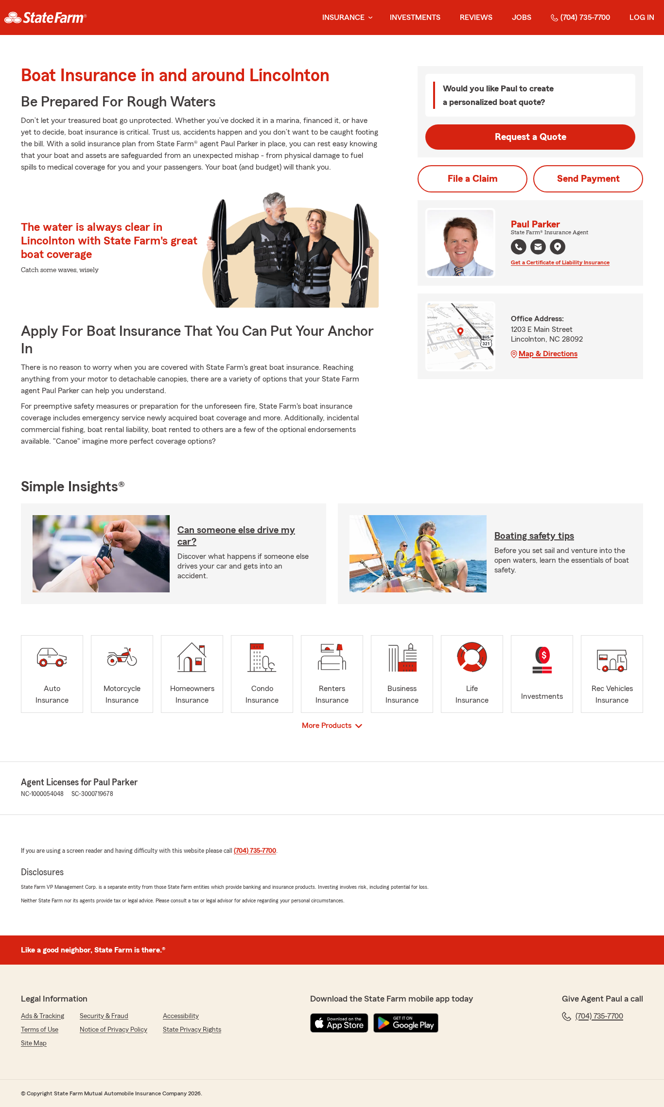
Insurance (343, 17)
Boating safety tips (534, 536)
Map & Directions (548, 354)
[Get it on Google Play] (405, 1023)
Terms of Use (39, 1029)
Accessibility (181, 1016)
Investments (415, 17)
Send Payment (588, 179)
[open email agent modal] (538, 248)
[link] (45, 17)
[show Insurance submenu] (368, 18)
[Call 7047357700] (518, 247)
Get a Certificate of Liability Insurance (560, 262)
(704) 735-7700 (585, 17)
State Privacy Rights (192, 1029)
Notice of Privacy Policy (113, 1029)
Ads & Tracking (42, 1016)
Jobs (521, 17)
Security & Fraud (104, 1016)
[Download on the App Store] (339, 1023)
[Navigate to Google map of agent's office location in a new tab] (557, 247)
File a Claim (473, 179)
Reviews (476, 17)
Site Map (34, 1043)
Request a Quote (530, 137)
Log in (641, 17)
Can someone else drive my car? (236, 536)
